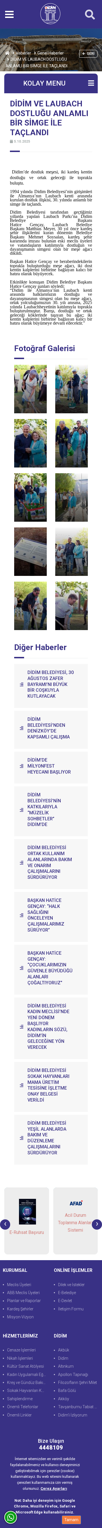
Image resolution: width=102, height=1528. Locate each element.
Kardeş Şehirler (20, 1309)
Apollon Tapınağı (73, 1374)
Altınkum (66, 1366)
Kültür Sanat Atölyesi (25, 1366)
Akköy (63, 1399)
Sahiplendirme (20, 1399)
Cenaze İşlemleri (21, 1350)
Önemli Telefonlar (22, 1406)
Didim (63, 1358)
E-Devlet (65, 1300)
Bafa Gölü (67, 1390)
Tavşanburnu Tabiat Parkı (78, 1406)
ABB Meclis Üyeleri (23, 1292)
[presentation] (5, 1224)
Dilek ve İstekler (71, 1284)
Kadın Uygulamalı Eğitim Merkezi (27, 1374)
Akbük (63, 1350)
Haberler (23, 53)
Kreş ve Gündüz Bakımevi (27, 1382)
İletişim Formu (71, 1309)
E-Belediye (67, 1292)
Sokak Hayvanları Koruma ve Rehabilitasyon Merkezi (27, 1390)
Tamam (71, 1519)
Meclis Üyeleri (19, 1284)
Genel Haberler (50, 53)
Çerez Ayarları (54, 1488)
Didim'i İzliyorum (72, 1415)
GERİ (91, 53)
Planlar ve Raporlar (24, 1300)
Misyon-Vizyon (20, 1317)
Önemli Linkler (19, 1415)
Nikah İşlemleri (20, 1358)
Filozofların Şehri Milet (77, 1382)
